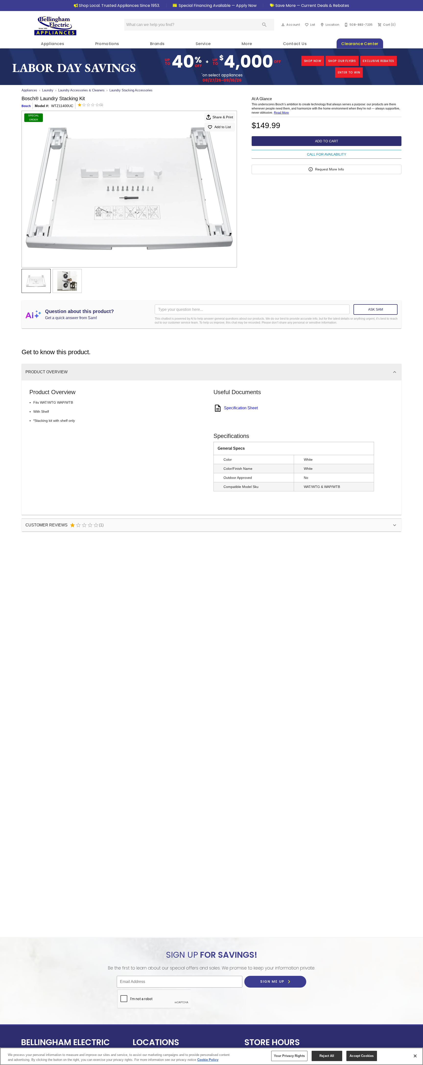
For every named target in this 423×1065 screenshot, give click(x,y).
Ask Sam (375, 309)
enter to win (349, 72)
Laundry (47, 90)
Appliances (52, 44)
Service (203, 44)
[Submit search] (264, 24)
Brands (157, 44)
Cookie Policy (207, 1060)
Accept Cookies (362, 1056)
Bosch (26, 106)
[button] (283, 25)
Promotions (107, 44)
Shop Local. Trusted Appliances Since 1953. (119, 5)
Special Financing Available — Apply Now (217, 5)
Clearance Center (359, 44)
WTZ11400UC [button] (62, 106)
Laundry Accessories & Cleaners (81, 90)
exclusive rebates (378, 61)
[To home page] (55, 26)
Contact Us (295, 44)
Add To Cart (326, 141)
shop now (312, 61)
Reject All (326, 1056)
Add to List (222, 127)
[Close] (415, 1056)
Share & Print (222, 117)
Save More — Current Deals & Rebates (311, 5)
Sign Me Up (273, 981)
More (247, 44)
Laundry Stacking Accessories (131, 90)
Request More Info (329, 169)
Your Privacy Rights (289, 1056)
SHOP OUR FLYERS (342, 61)
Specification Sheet (241, 408)
